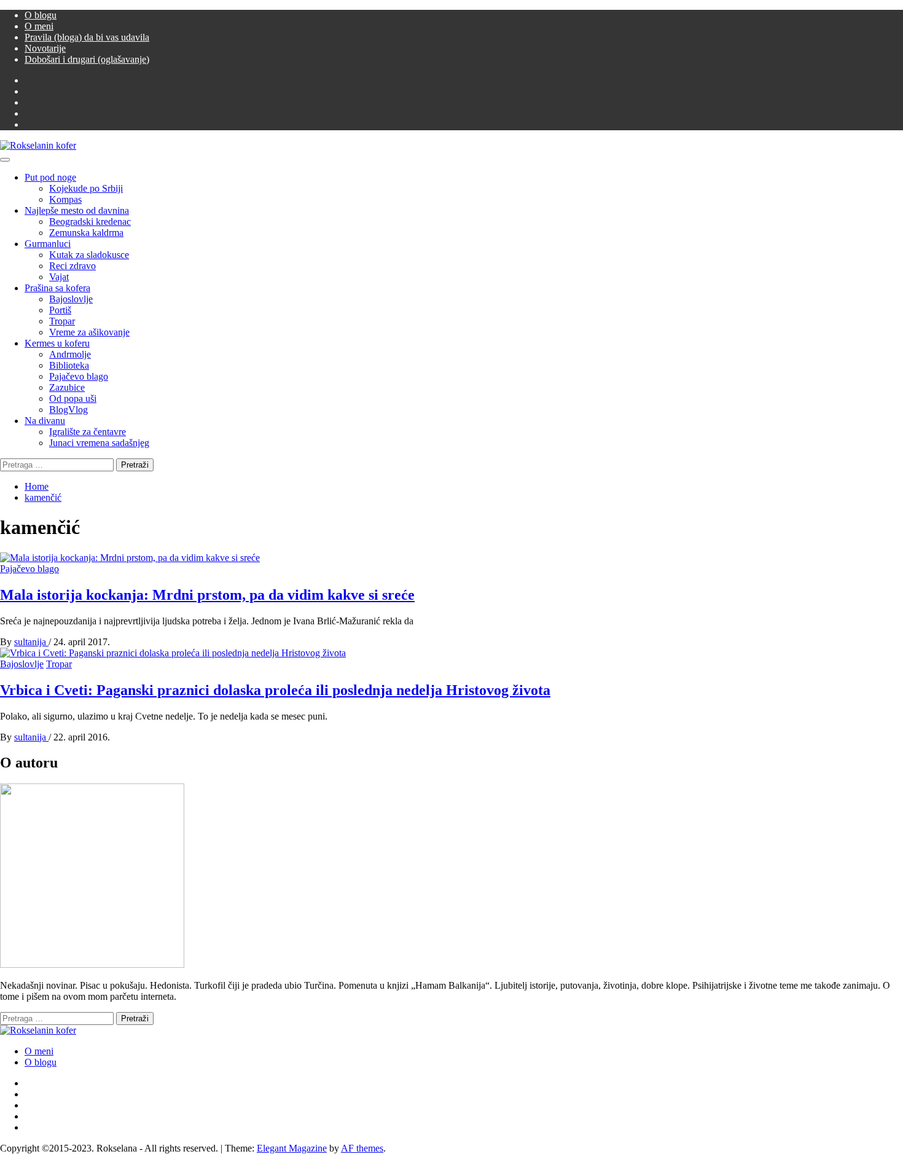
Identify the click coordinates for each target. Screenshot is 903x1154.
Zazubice (67, 387)
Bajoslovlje (71, 299)
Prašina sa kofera (57, 288)
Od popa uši (72, 398)
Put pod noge (50, 177)
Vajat (59, 277)
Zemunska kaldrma (86, 232)
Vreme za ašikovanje (89, 332)
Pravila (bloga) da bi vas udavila (87, 37)
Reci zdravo (72, 266)
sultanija (31, 642)
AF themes (362, 1148)
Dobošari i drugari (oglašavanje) (87, 59)
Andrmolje (70, 354)
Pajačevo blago (78, 376)
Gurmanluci (48, 243)
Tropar (62, 321)
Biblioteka (69, 365)
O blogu (41, 15)
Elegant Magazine (292, 1148)
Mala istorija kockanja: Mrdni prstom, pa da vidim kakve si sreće (207, 595)
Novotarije (45, 48)
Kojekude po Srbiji (86, 188)
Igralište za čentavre (87, 431)
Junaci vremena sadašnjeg (99, 443)
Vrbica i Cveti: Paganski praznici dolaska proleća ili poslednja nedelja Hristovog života (275, 690)
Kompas (65, 199)
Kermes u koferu (57, 343)
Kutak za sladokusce (89, 254)
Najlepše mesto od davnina (77, 210)
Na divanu (45, 420)
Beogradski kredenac (90, 221)
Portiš (60, 310)
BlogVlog (68, 409)
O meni (39, 26)
